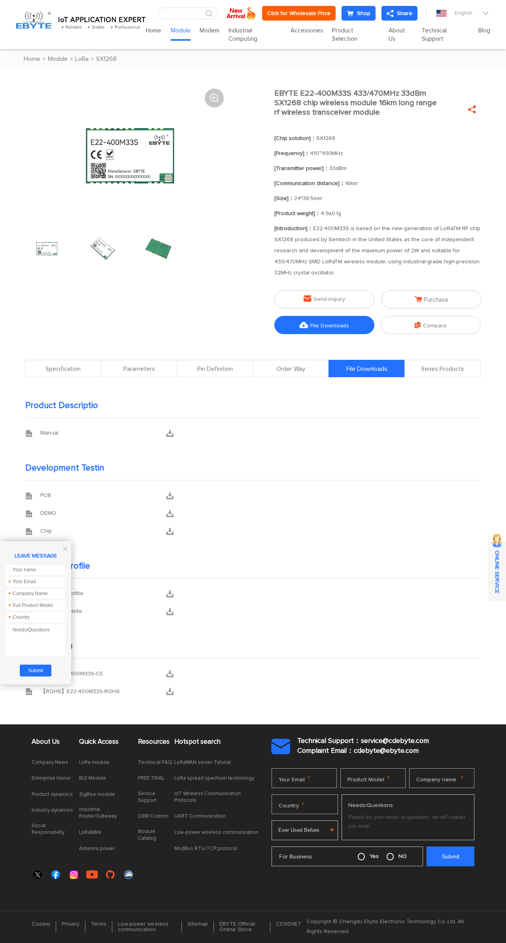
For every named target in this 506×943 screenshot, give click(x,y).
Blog (484, 31)
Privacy (70, 924)
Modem (209, 31)
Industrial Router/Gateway (98, 813)
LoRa (82, 59)
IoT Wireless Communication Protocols (207, 797)
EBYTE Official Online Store (237, 926)
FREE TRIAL (151, 778)
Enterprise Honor (51, 778)
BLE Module (92, 778)
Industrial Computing (242, 35)
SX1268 (106, 59)
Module (181, 31)
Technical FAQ (155, 762)
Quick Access (99, 742)
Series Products (442, 369)
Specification (63, 369)
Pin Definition (215, 369)
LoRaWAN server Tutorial (202, 762)
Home (153, 31)
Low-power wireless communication (216, 832)
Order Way (290, 369)
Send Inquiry (324, 298)
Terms (98, 924)
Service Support (147, 797)
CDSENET (288, 924)
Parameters (139, 369)
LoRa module (94, 762)
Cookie (41, 924)
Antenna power (97, 848)
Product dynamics (52, 794)
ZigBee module (97, 794)
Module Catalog (147, 835)
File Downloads (324, 325)
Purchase (431, 299)
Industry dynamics (52, 810)
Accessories (307, 31)
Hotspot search (197, 742)
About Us (397, 35)
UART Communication (200, 816)
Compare (431, 325)
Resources (154, 742)
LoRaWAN (90, 832)
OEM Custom (153, 816)
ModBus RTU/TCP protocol (205, 848)
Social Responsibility (48, 829)
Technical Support (434, 35)
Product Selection (344, 35)
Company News (50, 762)
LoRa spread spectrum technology (214, 778)
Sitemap (197, 924)
